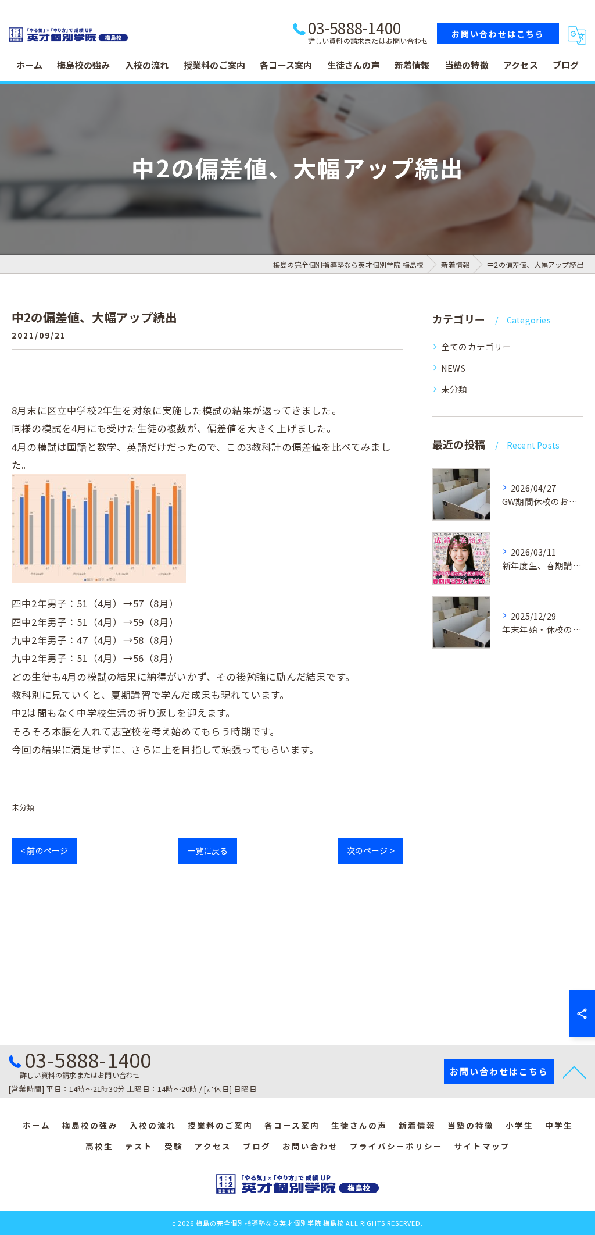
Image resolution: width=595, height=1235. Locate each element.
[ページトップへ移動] (574, 1071)
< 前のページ (44, 850)
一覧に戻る (207, 850)
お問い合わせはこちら (497, 34)
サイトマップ (482, 1146)
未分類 (23, 807)
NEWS (453, 368)
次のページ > (371, 850)
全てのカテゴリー (476, 346)
